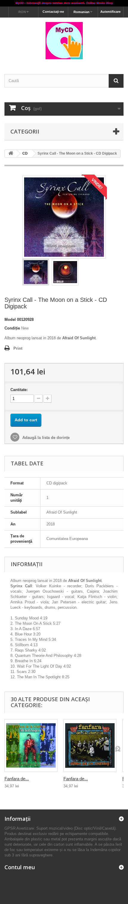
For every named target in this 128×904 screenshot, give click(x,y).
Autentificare (110, 11)
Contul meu (19, 867)
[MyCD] (64, 40)
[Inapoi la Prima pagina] (10, 153)
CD (25, 153)
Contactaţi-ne (53, 11)
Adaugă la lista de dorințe (45, 437)
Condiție (12, 328)
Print (17, 348)
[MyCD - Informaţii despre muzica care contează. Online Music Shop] (64, 3)
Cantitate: (19, 389)
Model (10, 319)
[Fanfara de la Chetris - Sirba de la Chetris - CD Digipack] (89, 745)
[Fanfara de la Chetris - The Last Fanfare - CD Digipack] (30, 745)
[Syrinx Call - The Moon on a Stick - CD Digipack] (36, 272)
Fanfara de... (16, 778)
